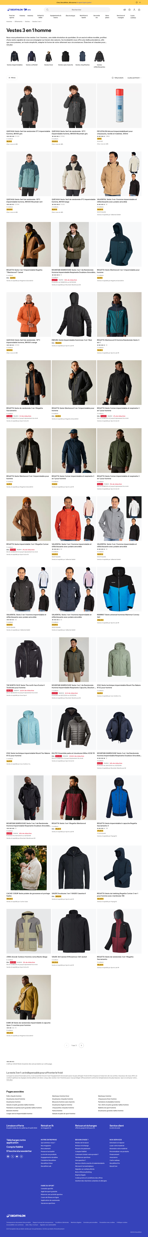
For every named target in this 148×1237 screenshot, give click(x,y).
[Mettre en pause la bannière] (136, 2)
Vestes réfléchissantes (99, 66)
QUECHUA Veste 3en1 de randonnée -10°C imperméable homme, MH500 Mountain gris (70, 132)
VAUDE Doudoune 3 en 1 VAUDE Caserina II (69, 893)
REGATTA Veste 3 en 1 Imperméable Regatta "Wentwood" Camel (24, 271)
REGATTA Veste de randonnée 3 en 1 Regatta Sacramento (24, 409)
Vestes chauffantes (82, 65)
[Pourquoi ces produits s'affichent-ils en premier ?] (113, 78)
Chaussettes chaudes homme (63, 1108)
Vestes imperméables (15, 65)
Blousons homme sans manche (63, 1102)
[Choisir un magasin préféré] (124, 9)
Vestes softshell (31, 65)
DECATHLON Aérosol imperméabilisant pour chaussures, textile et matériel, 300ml (115, 132)
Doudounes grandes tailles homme (110, 1111)
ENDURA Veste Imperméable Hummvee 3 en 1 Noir (72, 340)
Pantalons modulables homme (109, 1102)
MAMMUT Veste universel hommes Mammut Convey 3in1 (118, 616)
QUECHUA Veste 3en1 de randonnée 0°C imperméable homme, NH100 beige (74, 200)
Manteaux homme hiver (60, 1096)
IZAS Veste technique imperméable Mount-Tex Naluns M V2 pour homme (119, 686)
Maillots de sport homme (107, 1108)
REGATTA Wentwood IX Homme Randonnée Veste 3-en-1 (118, 341)
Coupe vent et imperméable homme (19, 1113)
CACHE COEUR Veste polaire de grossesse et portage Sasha (28, 894)
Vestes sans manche (65, 65)
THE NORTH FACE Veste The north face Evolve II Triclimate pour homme (25, 686)
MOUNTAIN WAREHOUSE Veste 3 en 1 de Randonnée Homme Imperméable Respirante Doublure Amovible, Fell (74, 271)
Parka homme (57, 1111)
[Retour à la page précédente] (66, 1045)
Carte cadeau (133, 16)
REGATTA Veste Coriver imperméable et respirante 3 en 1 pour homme (118, 409)
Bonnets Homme (12, 1111)
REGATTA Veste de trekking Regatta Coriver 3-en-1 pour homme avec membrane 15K (117, 894)
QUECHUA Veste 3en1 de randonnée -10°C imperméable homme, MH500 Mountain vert (24, 200)
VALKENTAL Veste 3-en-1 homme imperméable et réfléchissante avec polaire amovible (117, 200)
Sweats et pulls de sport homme (63, 1113)
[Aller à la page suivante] (81, 1045)
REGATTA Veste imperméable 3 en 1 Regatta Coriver (27, 544)
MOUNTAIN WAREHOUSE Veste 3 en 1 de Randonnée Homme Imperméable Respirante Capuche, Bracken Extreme (73, 686)
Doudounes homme (13, 1102)
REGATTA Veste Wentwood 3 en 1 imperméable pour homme (118, 271)
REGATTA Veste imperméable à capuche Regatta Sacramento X (117, 824)
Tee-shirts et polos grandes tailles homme (113, 1105)
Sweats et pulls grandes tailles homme (20, 1105)
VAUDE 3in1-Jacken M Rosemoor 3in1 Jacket (69, 957)
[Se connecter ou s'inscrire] (134, 9)
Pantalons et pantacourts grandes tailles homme (24, 1108)
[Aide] (129, 9)
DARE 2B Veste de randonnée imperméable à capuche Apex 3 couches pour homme (28, 1024)
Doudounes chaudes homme (62, 1099)
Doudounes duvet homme (15, 1099)
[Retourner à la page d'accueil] (19, 9)
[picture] (28, 105)
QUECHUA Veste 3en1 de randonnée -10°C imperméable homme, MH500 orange (23, 341)
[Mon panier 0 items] (139, 9)
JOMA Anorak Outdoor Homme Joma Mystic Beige (26, 957)
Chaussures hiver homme (107, 1099)
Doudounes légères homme (62, 1105)
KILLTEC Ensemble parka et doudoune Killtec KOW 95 (73, 753)
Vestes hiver (48, 65)
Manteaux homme (104, 1096)
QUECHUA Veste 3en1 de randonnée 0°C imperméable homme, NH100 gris (28, 132)
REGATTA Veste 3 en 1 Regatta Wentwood (69, 823)
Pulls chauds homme (13, 1096)
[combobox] (135, 78)
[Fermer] (140, 2)
